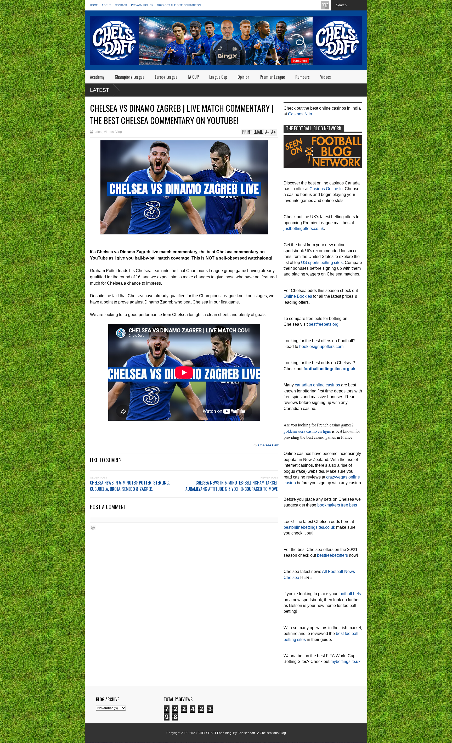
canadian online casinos (317, 385)
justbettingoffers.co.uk (304, 228)
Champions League (129, 77)
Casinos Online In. (326, 189)
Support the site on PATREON (179, 5)
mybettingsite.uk (345, 661)
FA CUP (193, 77)
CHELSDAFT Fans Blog (214, 733)
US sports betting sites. (322, 262)
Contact (121, 5)
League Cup (218, 77)
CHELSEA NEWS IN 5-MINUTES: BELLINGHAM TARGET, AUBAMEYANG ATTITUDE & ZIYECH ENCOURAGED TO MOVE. (231, 486)
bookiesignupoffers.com (321, 346)
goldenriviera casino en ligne (307, 431)
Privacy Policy (142, 5)
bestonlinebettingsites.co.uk (309, 527)
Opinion (243, 77)
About (106, 5)
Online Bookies (298, 296)
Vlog (118, 132)
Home (94, 5)
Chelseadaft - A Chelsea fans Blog (262, 733)
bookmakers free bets (337, 505)
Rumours (302, 77)
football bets (349, 594)
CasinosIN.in (300, 114)
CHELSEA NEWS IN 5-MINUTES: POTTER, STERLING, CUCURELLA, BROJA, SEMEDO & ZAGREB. (130, 486)
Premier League (272, 77)
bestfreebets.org (323, 324)
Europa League (166, 77)
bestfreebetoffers (332, 555)
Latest (99, 90)
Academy (97, 77)
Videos (325, 77)
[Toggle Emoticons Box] (93, 527)
